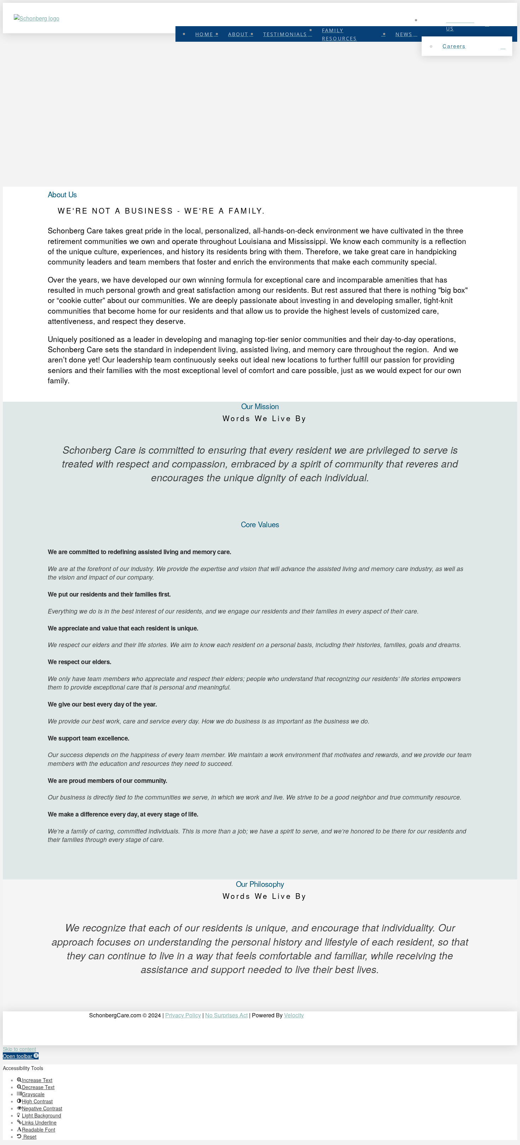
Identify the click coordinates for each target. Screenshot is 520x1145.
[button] (21, 1055)
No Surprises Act (226, 1015)
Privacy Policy (183, 1015)
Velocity (294, 1015)
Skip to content (19, 1048)
